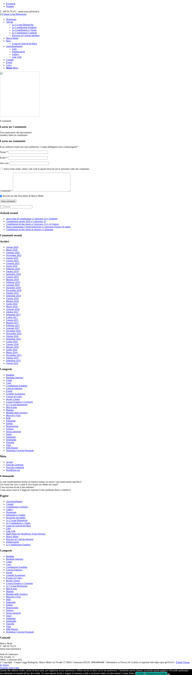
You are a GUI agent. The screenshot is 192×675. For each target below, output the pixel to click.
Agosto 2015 (12, 363)
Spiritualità (11, 439)
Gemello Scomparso (15, 394)
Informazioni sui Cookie (156, 673)
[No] (168, 674)
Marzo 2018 (12, 306)
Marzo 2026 (12, 250)
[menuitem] (99, 19)
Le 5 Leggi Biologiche (16, 404)
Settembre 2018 (13, 295)
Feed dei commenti (15, 467)
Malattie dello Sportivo (17, 412)
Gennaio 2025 (13, 263)
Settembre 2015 (13, 360)
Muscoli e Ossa (13, 415)
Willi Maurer (12, 448)
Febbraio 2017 (13, 325)
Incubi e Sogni (13, 399)
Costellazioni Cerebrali (17, 507)
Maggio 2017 (12, 322)
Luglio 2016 (12, 341)
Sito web (4, 163)
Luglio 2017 (12, 317)
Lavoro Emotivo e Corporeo (19, 402)
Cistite (9, 380)
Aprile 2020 (11, 266)
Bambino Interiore (14, 377)
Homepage (11, 512)
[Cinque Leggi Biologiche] (13, 14)
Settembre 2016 (13, 339)
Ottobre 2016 (12, 336)
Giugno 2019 (12, 277)
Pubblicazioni (12, 542)
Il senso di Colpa (14, 396)
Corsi (8, 383)
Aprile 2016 (11, 349)
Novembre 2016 (13, 333)
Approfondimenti (14, 501)
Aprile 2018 (11, 304)
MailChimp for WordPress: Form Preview (26, 534)
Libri (8, 528)
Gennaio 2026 (13, 252)
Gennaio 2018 (13, 309)
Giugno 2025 (12, 260)
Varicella (10, 442)
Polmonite (11, 421)
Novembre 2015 (13, 355)
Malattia (10, 410)
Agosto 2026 (12, 247)
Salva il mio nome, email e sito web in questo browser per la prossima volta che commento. (47, 169)
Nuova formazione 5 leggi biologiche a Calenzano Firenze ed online (38, 226)
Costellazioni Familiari (16, 385)
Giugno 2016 (12, 344)
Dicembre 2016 (13, 331)
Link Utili (10, 531)
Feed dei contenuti (14, 464)
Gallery (9, 509)
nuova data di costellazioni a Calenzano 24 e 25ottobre (32, 218)
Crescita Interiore (14, 388)
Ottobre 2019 (12, 271)
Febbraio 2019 (13, 282)
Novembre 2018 (13, 290)
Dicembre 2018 (13, 287)
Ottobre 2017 (12, 312)
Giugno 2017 (12, 320)
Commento (6, 191)
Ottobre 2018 (12, 293)
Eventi (9, 391)
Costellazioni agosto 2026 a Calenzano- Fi (26, 221)
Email (3, 157)
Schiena (10, 429)
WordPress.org (13, 470)
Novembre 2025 (13, 255)
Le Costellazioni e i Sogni (18, 523)
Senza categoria (13, 431)
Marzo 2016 (12, 352)
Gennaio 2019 (13, 285)
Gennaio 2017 (13, 328)
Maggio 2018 (12, 301)
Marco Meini (12, 536)
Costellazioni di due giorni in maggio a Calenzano (29, 229)
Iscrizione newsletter (15, 517)
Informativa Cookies (15, 515)
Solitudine (11, 437)
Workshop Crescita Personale (20, 450)
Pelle (8, 418)
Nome (4, 152)
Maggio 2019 (12, 279)
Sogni (9, 434)
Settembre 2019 (13, 274)
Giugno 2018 (12, 298)
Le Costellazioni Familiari (18, 544)
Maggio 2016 (12, 347)
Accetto (140, 673)
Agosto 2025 (12, 258)
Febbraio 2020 (13, 268)
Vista (8, 445)
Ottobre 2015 (12, 358)
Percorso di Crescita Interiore (19, 539)
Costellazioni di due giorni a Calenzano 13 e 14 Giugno (32, 224)
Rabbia (9, 423)
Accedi (9, 462)
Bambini (10, 375)
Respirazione (12, 426)
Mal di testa (11, 407)
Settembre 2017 (13, 314)
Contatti (10, 504)
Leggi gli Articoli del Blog (18, 525)
